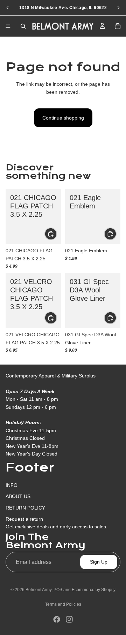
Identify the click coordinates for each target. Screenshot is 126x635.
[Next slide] (118, 7)
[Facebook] (56, 619)
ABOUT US (18, 496)
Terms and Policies (63, 604)
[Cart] (117, 26)
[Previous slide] (7, 7)
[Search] (23, 26)
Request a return (24, 519)
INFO (12, 485)
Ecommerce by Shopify (93, 589)
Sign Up (98, 562)
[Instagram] (69, 619)
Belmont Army (38, 589)
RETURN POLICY (25, 508)
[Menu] (8, 26)
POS (58, 589)
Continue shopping (63, 118)
